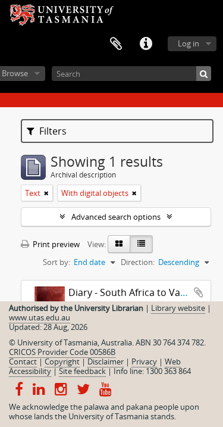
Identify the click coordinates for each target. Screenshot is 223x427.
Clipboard (116, 44)
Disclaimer (105, 361)
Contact (23, 361)
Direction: (138, 262)
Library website (178, 308)
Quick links (146, 44)
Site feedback (82, 371)
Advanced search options (116, 216)
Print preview (55, 244)
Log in (188, 43)
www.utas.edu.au (39, 317)
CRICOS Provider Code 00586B (62, 352)
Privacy (144, 361)
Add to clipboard (199, 292)
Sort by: (56, 262)
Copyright (62, 361)
